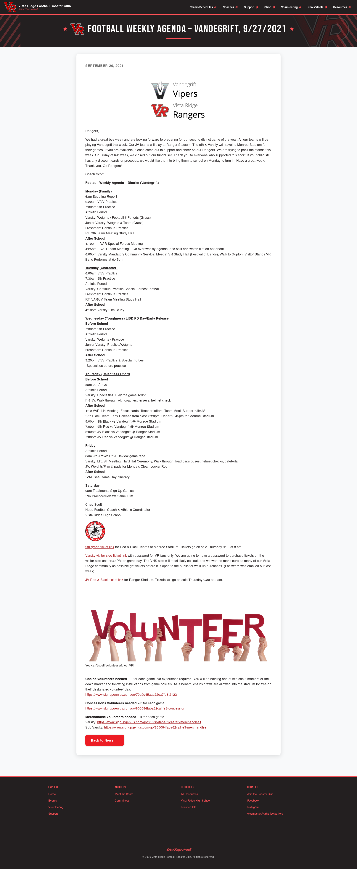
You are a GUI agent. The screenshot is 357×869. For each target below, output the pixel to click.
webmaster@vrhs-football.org (265, 813)
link (111, 546)
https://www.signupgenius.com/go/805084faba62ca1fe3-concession (135, 708)
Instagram (253, 807)
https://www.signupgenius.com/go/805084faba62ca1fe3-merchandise (155, 727)
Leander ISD (188, 807)
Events (52, 800)
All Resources (189, 794)
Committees (122, 800)
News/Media (315, 7)
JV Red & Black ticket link (104, 579)
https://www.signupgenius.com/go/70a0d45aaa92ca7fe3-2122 (131, 694)
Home (52, 794)
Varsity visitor (95, 555)
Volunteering (289, 7)
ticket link (119, 555)
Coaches (228, 7)
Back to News (103, 740)
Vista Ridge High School (195, 800)
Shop (267, 7)
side (109, 555)
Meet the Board (124, 794)
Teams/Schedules (201, 7)
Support (249, 7)
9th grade (92, 546)
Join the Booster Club (260, 794)
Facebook (253, 800)
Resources (340, 7)
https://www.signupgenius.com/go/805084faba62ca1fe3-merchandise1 (149, 722)
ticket (104, 546)
